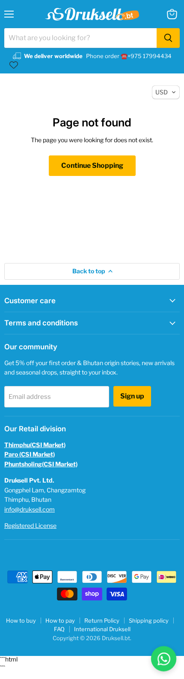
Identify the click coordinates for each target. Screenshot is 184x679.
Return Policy (101, 620)
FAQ (59, 629)
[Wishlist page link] (13, 65)
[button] (166, 92)
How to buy (21, 620)
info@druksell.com (29, 509)
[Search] (168, 38)
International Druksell (102, 629)
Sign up (132, 396)
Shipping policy (149, 620)
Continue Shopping (92, 165)
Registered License (30, 525)
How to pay (60, 620)
